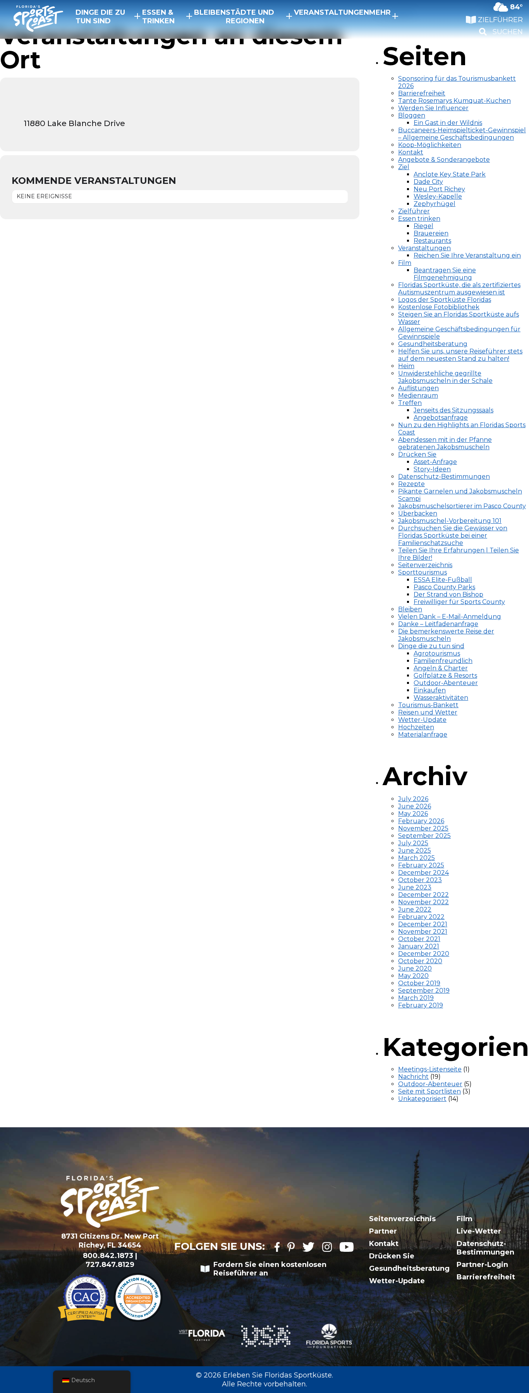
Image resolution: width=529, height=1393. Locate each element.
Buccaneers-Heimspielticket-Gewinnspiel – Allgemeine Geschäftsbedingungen (462, 133)
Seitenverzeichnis (425, 565)
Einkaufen (430, 690)
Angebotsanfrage (441, 417)
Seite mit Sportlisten (429, 1091)
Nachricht (413, 1076)
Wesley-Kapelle (438, 196)
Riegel (423, 226)
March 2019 (416, 998)
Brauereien (431, 233)
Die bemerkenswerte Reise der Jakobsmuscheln (446, 635)
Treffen (410, 403)
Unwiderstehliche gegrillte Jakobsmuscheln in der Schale (445, 377)
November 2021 (422, 931)
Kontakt (410, 152)
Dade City (428, 181)
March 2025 (416, 858)
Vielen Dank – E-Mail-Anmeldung (449, 616)
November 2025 (423, 828)
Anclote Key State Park (450, 174)
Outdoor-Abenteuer (446, 683)
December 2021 (422, 924)
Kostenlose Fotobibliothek (438, 307)
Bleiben (210, 12)
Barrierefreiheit (421, 93)
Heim (406, 366)
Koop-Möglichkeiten (429, 145)
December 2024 (423, 872)
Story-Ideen (432, 469)
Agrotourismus (437, 653)
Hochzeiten (416, 727)
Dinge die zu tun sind (100, 16)
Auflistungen (418, 388)
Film (404, 262)
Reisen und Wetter (427, 712)
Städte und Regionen (250, 16)
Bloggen (411, 115)
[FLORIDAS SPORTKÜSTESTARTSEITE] (31, 19)
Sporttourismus (422, 572)
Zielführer (414, 211)
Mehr (380, 12)
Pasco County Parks (444, 587)
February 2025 (421, 865)
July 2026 (413, 799)
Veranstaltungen (331, 12)
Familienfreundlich (443, 660)
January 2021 (418, 946)
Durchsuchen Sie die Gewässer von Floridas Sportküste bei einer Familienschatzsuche (452, 535)
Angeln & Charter (441, 668)
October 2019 (419, 983)
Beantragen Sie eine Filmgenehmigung (445, 273)
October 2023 (420, 880)
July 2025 (413, 843)
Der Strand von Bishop (448, 594)
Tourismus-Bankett (428, 705)
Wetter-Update (422, 719)
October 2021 (419, 939)
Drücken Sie (417, 454)
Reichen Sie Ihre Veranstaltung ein (467, 255)
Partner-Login (482, 1264)
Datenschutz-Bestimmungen (444, 476)
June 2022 (414, 909)
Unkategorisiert (422, 1098)
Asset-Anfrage (435, 461)
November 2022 (423, 902)
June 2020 (415, 968)
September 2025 (424, 835)
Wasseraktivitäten (441, 697)
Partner (383, 1231)
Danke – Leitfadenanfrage (438, 624)
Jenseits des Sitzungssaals (453, 410)
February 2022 (421, 917)
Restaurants (432, 240)
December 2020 (423, 953)
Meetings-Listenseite (430, 1069)
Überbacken (417, 513)
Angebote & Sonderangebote (444, 159)
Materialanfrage (422, 734)
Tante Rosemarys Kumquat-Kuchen (454, 100)
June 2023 (414, 887)
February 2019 (420, 1005)
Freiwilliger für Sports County (459, 602)
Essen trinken (419, 218)
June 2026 (414, 806)
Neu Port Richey (439, 189)
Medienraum (418, 395)
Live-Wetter (479, 1231)
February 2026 (421, 821)
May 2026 (413, 813)
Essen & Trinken (158, 16)
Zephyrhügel (434, 204)
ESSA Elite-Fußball (443, 579)
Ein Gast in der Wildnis (448, 122)
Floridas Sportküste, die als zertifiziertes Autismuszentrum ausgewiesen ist (459, 288)
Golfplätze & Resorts (445, 675)
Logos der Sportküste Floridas (444, 299)
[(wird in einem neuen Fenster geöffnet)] (277, 1247)
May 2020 (413, 975)
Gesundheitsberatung (432, 344)
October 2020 (420, 961)
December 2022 (423, 894)
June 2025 (414, 850)
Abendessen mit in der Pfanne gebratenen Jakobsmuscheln (445, 443)
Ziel (403, 167)
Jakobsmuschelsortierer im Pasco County (462, 506)
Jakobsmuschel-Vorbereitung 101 (450, 520)
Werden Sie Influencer (433, 108)
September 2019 (424, 990)
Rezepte (411, 484)
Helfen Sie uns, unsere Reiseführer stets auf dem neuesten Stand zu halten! (460, 355)
